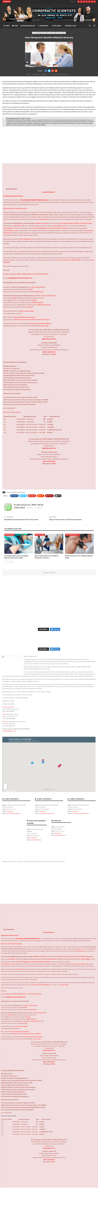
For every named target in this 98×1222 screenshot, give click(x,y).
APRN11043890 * (38, 302)
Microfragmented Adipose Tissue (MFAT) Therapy (72, 534)
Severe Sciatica (57, 225)
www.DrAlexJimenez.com (13, 813)
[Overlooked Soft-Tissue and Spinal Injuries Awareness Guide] (18, 544)
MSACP (19, 274)
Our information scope (10, 230)
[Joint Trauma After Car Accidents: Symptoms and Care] (49, 544)
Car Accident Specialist (48, 32)
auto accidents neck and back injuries (16, 492)
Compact (14, 298)
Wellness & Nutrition (42, 223)
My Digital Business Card (9, 731)
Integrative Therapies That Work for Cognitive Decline (32, 1)
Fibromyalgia (7, 228)
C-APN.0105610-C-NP (43, 305)
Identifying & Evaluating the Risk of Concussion (21, 519)
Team (16, 26)
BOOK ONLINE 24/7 (28, 26)
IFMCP (38, 274)
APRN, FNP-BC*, (27, 274)
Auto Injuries (36, 32)
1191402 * (33, 300)
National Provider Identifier (12, 412)
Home (7, 26)
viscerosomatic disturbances (78, 964)
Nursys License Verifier (27, 311)
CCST (34, 274)
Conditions (44, 26)
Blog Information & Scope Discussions (15, 208)
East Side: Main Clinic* (8, 707)
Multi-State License (20, 319)
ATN (47, 274)
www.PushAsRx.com (35, 840)
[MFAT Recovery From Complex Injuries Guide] (79, 544)
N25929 (30, 307)
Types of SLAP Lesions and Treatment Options (65, 519)
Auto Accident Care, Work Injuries (80, 223)
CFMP (43, 274)
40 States (46, 319)
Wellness (57, 26)
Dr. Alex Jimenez (8, 274)
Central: (4, 714)
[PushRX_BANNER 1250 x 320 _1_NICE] (49, 605)
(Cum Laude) (44, 326)
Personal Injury (60, 32)
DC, (15, 274)
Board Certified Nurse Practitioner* (24, 317)
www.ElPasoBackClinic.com (46, 813)
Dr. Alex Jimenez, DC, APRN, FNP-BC (69, 260)
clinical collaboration (25, 239)
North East (5, 721)
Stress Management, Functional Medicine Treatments (51, 228)
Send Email (10, 811)
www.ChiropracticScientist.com (80, 813)
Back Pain (17, 225)
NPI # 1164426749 (49, 352)
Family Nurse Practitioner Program (40, 323)
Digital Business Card (49, 339)
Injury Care (71, 26)
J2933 (54, 354)
